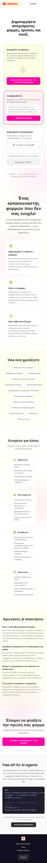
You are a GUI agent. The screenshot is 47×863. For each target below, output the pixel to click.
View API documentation (23, 825)
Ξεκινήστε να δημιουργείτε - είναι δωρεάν (23, 741)
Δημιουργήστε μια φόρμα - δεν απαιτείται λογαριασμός (23, 81)
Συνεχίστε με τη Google (25, 145)
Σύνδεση (33, 4)
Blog (23, 847)
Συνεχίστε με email (22, 162)
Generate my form (24, 118)
